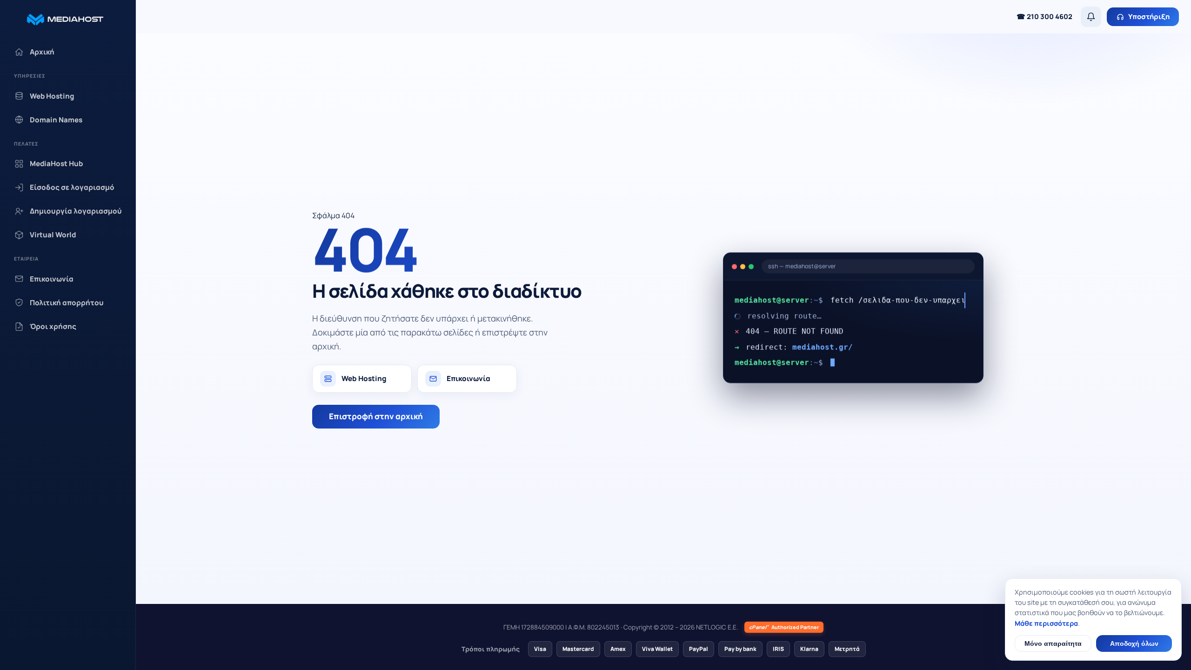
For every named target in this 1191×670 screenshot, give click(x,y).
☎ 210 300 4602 (1044, 16)
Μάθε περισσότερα (1046, 623)
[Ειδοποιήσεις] (1091, 17)
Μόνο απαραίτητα (1053, 643)
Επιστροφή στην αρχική (376, 416)
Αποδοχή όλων (1134, 643)
